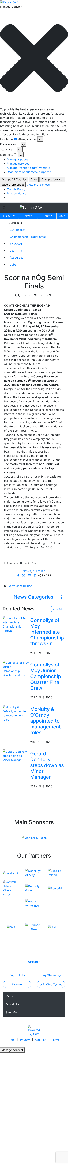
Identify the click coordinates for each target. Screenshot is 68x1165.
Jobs (13, 264)
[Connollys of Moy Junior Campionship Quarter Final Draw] (16, 668)
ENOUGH (16, 243)
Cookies (40, 1039)
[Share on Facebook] (19, 575)
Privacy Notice (16, 193)
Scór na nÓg (24, 586)
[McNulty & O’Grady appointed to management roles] (16, 713)
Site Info (11, 1012)
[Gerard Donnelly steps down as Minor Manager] (16, 755)
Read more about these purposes (29, 172)
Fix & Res (9, 216)
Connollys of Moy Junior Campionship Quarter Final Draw (45, 676)
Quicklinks (12, 1004)
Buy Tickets (17, 229)
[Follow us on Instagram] (36, 962)
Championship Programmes (28, 236)
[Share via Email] (29, 575)
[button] (34, 58)
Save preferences (12, 184)
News (28, 216)
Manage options (17, 159)
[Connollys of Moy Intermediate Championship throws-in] (16, 624)
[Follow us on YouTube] (39, 962)
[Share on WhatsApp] (35, 575)
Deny (33, 179)
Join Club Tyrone (51, 984)
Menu (9, 996)
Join (62, 216)
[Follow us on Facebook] (31, 962)
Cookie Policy (16, 189)
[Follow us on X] (34, 962)
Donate (47, 216)
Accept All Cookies (14, 179)
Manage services (18, 163)
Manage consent (12, 1050)
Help (12, 1039)
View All (57, 609)
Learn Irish (16, 250)
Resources (16, 257)
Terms (55, 1039)
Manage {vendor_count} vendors (28, 167)
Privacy (25, 1039)
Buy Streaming (51, 975)
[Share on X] (24, 575)
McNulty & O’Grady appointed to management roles (45, 720)
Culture (39, 571)
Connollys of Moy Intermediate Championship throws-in (47, 631)
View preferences (52, 179)
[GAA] (11, 927)
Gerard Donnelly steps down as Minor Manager (47, 765)
